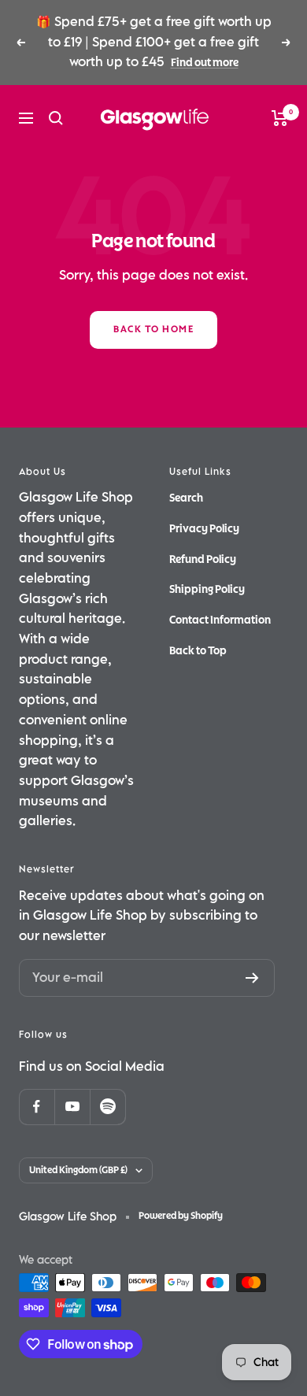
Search (186, 498)
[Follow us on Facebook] (36, 1106)
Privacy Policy (204, 529)
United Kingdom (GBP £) (78, 1170)
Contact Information (220, 620)
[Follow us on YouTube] (72, 1106)
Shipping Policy (207, 589)
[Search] (56, 118)
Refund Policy (202, 559)
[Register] (252, 977)
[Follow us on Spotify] (107, 1106)
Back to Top (198, 651)
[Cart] (280, 118)
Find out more (205, 63)
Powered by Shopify (181, 1216)
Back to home (153, 329)
